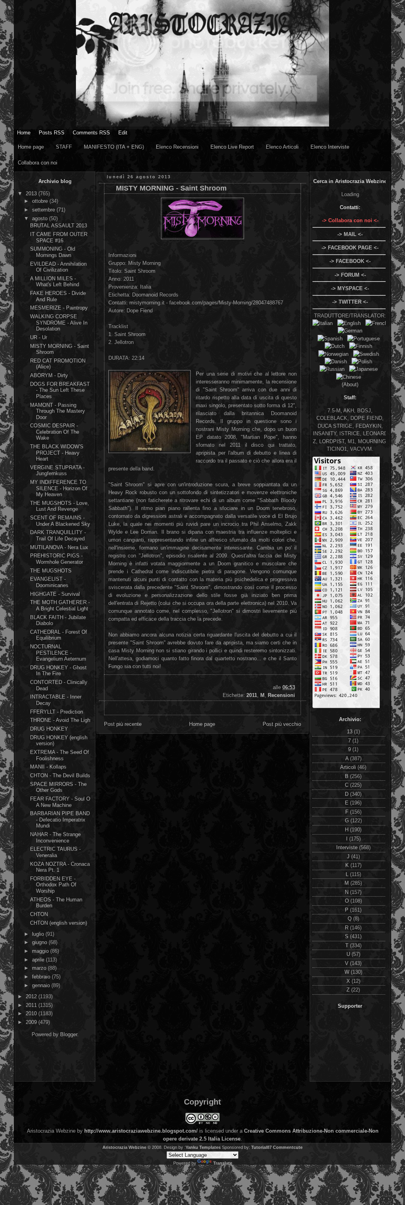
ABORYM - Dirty (49, 375)
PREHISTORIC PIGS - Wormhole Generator (56, 559)
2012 (32, 996)
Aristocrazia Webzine (124, 1147)
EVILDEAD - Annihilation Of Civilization (58, 267)
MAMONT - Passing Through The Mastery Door (57, 411)
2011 (32, 1005)
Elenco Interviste (329, 147)
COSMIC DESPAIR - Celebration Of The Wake (54, 432)
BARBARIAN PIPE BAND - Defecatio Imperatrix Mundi (60, 819)
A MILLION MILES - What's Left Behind (54, 282)
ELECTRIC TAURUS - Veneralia (55, 852)
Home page (31, 147)
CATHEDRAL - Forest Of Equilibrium (58, 635)
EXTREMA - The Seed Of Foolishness (59, 755)
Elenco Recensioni (177, 147)
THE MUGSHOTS (51, 571)
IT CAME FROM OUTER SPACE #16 (58, 237)
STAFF (64, 147)
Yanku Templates (203, 1147)
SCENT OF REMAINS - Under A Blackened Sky (60, 521)
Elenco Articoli (282, 147)
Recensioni (281, 695)
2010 (32, 1013)
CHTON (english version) (58, 923)
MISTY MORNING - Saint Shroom (171, 188)
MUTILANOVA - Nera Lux (59, 547)
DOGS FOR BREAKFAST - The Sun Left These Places (60, 390)
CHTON (39, 914)
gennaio (41, 985)
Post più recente (123, 724)
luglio (38, 934)
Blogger (68, 1034)
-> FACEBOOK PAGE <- (350, 248)
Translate (222, 1163)
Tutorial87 (261, 1147)
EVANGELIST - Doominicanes (49, 582)
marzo (40, 968)
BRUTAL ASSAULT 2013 (58, 226)
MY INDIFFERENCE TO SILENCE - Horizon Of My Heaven (58, 488)
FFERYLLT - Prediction (56, 712)
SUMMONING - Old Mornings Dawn (52, 252)
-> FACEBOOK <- (350, 261)
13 (350, 732)
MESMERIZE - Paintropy (59, 308)
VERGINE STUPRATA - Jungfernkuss (57, 471)
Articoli (349, 767)
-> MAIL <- (350, 234)
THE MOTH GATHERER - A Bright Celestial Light (60, 605)
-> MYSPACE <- (350, 288)
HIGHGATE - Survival (55, 594)
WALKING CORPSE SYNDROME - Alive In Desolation (58, 323)
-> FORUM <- (350, 275)
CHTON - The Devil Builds (60, 775)
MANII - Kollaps (48, 767)
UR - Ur (38, 337)
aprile (39, 960)
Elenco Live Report (232, 147)
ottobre (40, 201)
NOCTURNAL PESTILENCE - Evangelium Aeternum (58, 653)
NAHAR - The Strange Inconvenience (55, 837)
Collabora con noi (37, 163)
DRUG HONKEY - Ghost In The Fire (58, 671)
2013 (32, 193)
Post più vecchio (282, 724)
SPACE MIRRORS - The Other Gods (58, 787)
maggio (41, 951)
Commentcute (288, 1147)
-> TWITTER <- (350, 302)
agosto (40, 218)
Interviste (347, 847)
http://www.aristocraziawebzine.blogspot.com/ (141, 1131)
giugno (40, 942)
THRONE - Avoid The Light (61, 720)
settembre (44, 210)
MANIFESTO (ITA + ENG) (114, 147)
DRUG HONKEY (49, 729)
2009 (32, 1022)
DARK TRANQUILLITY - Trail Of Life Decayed (58, 535)
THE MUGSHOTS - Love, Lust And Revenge (59, 506)
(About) (350, 384)
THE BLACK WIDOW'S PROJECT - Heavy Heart (56, 453)
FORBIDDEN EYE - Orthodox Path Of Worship (53, 885)
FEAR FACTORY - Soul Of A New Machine (61, 802)
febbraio (42, 977)
